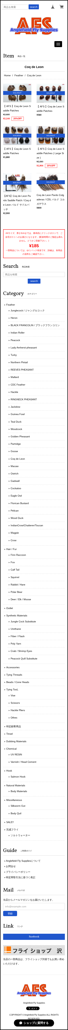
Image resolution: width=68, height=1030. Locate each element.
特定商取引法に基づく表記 (20, 877)
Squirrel (15, 577)
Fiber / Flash (18, 636)
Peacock (15, 340)
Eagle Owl (16, 495)
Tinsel (9, 733)
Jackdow (15, 406)
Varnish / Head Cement (23, 761)
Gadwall (15, 481)
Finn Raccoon (18, 554)
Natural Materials (15, 785)
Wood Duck (17, 518)
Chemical (11, 748)
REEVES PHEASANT (22, 369)
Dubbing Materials (16, 741)
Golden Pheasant (20, 436)
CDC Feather (18, 384)
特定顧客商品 (13, 726)
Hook (9, 770)
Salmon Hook (18, 776)
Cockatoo (16, 488)
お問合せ (11, 866)
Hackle (14, 392)
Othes (14, 717)
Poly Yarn (16, 643)
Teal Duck (16, 421)
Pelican (15, 510)
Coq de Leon (18, 458)
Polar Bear (16, 592)
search (33, 6)
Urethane (16, 628)
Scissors (15, 702)
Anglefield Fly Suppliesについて (23, 860)
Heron (14, 317)
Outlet (9, 608)
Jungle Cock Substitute (23, 621)
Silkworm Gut (18, 805)
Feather (18, 75)
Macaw (14, 466)
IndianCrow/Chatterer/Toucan (27, 525)
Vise (13, 695)
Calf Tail (15, 569)
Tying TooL (12, 689)
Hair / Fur (11, 549)
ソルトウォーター (20, 835)
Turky (14, 355)
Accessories (13, 667)
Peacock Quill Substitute (24, 658)
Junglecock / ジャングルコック (28, 310)
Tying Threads (14, 674)
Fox (13, 562)
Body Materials (19, 791)
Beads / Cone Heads (17, 682)
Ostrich (14, 473)
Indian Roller (18, 332)
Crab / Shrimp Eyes (21, 651)
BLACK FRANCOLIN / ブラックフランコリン (35, 325)
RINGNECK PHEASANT (24, 399)
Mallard (15, 377)
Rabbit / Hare (18, 584)
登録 (10, 913)
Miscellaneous (14, 800)
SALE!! (10, 822)
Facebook (34, 936)
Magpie (15, 532)
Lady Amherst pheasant (24, 347)
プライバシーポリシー (18, 871)
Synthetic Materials (16, 615)
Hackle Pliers (18, 710)
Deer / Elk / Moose (21, 599)
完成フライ (12, 829)
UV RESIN (16, 754)
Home (7, 75)
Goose (14, 451)
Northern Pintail (19, 362)
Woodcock (16, 429)
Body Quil (16, 813)
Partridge (16, 443)
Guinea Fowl (18, 414)
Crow (13, 540)
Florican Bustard (20, 503)
